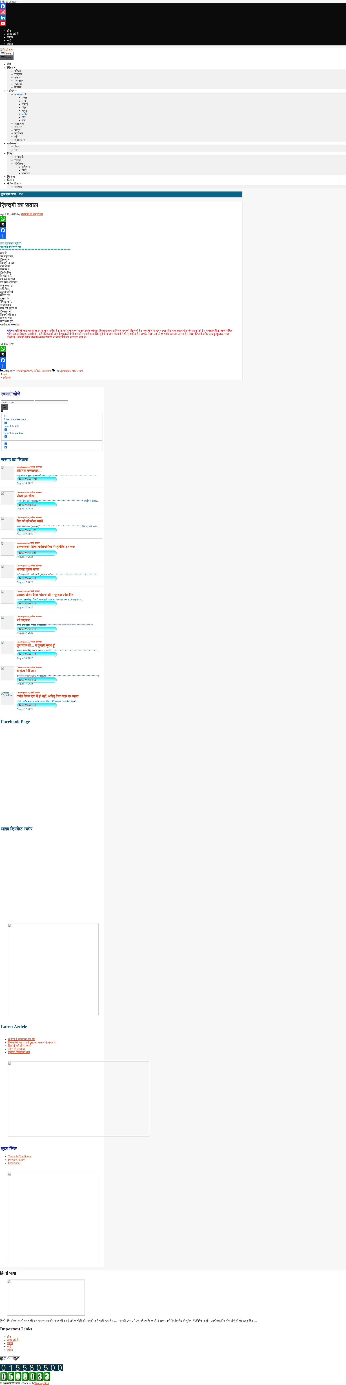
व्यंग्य (16, 136)
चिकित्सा (11, 176)
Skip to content (8, 1)
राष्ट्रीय (18, 74)
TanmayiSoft (41, 1383)
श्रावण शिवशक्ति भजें (19, 1052)
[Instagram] (173, 12)
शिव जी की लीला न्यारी (19, 1045)
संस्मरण (18, 126)
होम (9, 30)
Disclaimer (14, 1162)
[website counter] (25, 1380)
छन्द (24, 100)
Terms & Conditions (19, 1156)
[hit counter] (31, 1370)
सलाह (17, 160)
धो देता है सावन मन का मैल (21, 1039)
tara (81, 370)
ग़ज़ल (24, 97)
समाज (17, 77)
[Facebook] (173, 6)
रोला (24, 120)
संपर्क (10, 37)
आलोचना (19, 123)
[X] (121, 224)
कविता (25, 113)
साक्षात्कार (19, 139)
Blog (10, 43)
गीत (23, 117)
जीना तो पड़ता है (16, 1049)
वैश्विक (17, 70)
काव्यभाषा (19, 94)
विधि (9, 153)
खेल (16, 149)
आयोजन (26, 173)
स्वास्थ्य (18, 83)
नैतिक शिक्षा (13, 183)
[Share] (121, 236)
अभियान (26, 166)
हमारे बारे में (12, 34)
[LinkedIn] (173, 18)
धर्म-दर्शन (18, 80)
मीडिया (17, 87)
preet (74, 370)
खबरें (24, 170)
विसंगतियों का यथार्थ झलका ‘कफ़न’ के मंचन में (31, 1042)
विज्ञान (10, 179)
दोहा (24, 107)
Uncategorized (24, 370)
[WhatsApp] (121, 219)
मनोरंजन (11, 143)
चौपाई (25, 104)
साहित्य (11, 90)
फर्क (5, 374)
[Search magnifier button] (4, 407)
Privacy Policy (16, 1159)
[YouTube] (173, 23)
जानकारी (19, 156)
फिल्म (17, 146)
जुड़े (9, 40)
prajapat (65, 370)
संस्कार (18, 186)
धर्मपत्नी (7, 378)
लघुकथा (18, 133)
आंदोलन (18, 163)
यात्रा (17, 130)
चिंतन (10, 67)
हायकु (25, 110)
